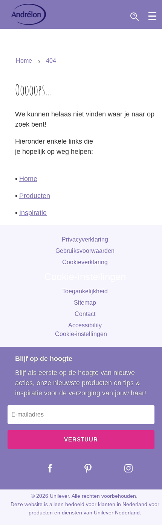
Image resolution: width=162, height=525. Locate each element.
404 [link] (51, 60)
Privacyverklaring (85, 239)
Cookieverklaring (85, 262)
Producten (34, 196)
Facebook (44, 468)
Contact (85, 314)
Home (28, 179)
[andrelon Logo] (28, 14)
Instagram (122, 468)
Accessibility (85, 325)
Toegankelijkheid (85, 291)
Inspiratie (33, 213)
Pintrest (82, 468)
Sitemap (85, 302)
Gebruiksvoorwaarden (85, 251)
